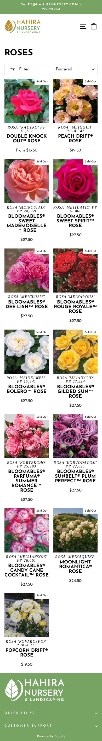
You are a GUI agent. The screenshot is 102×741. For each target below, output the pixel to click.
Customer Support (28, 725)
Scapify (60, 736)
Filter (23, 69)
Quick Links (19, 713)
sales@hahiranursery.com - (51, 4)
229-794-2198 (51, 9)
